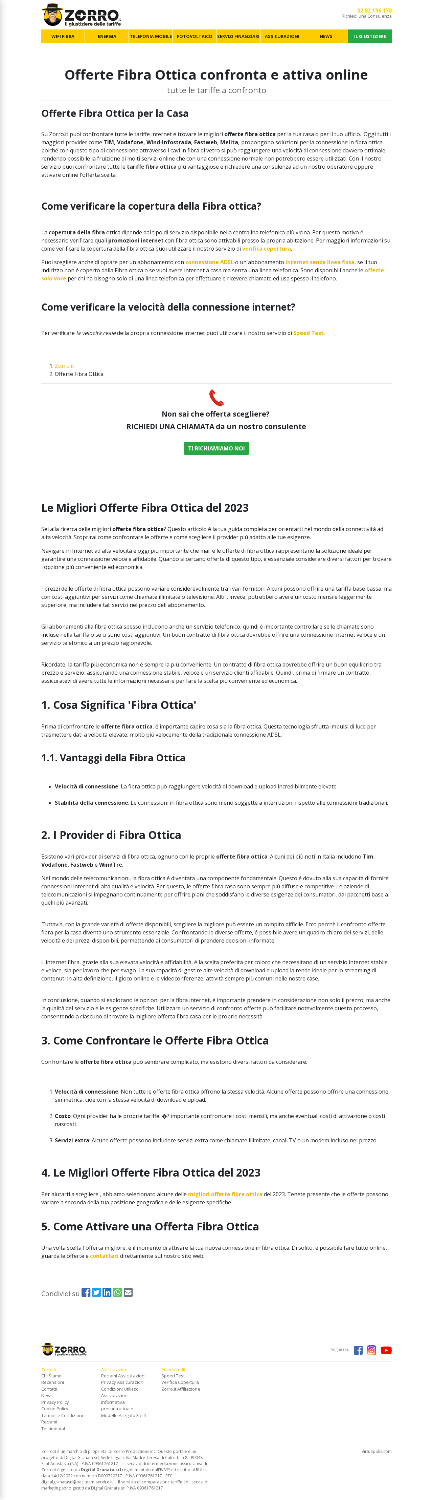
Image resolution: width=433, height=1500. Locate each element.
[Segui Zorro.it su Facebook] (356, 1349)
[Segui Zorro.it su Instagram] (370, 1349)
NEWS (326, 36)
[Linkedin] (106, 1293)
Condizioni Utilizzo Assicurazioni (120, 1392)
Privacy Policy (55, 1402)
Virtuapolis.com (377, 1451)
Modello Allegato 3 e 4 (123, 1415)
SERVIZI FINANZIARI (238, 36)
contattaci (104, 1256)
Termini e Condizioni (62, 1415)
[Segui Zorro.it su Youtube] (384, 1349)
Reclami (49, 1422)
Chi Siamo (51, 1376)
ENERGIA (107, 36)
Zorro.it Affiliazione (180, 1389)
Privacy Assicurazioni (122, 1382)
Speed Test (173, 1376)
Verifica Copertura (180, 1382)
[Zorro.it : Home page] (81, 14)
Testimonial (53, 1428)
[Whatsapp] (117, 1293)
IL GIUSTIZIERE (370, 36)
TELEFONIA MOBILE (151, 36)
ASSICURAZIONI (282, 36)
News (47, 1395)
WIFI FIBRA (62, 36)
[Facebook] (86, 1293)
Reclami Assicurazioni (123, 1376)
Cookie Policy (54, 1409)
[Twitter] (96, 1293)
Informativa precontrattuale (117, 1405)
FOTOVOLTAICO (194, 36)
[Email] (128, 1293)
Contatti (49, 1389)
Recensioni (52, 1382)
